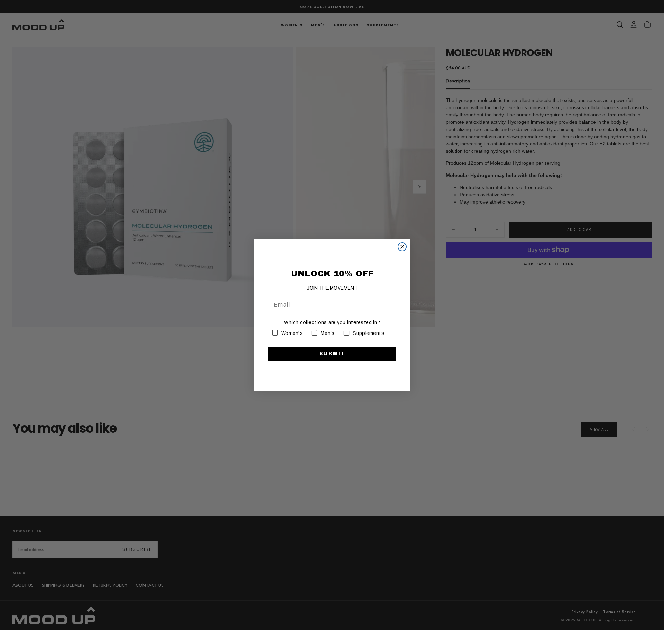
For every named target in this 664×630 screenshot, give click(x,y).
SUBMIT (332, 353)
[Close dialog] (402, 247)
